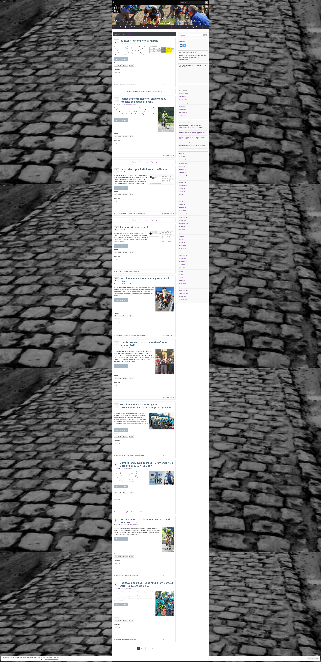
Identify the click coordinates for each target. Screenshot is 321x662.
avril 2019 (181, 201)
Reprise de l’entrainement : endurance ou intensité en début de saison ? (143, 100)
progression (143, 335)
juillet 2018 (182, 229)
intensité (133, 84)
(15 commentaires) (169, 155)
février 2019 (182, 207)
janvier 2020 (182, 172)
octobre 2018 (182, 220)
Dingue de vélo (160, 18)
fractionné (129, 213)
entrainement (126, 84)
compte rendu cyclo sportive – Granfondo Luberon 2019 (143, 344)
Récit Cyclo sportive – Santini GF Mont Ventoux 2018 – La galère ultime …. (147, 584)
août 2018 (182, 226)
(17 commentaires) (169, 335)
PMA (134, 213)
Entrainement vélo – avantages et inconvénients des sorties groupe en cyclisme (145, 406)
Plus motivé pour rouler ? (134, 227)
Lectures (176, 27)
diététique (119, 335)
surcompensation (140, 213)
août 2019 (182, 188)
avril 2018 (181, 239)
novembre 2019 (183, 179)
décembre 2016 (183, 290)
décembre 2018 (183, 214)
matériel (181, 109)
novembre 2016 (183, 293)
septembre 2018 (183, 223)
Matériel (167, 27)
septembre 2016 (183, 299)
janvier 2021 (182, 156)
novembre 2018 (183, 217)
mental (131, 335)
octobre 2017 (182, 258)
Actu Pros (182, 90)
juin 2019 (181, 195)
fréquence (126, 455)
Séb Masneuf (124, 43)
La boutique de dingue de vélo (191, 27)
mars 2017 (182, 280)
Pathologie (182, 112)
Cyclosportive (129, 512)
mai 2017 (181, 274)
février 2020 (182, 169)
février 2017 (182, 283)
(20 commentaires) (169, 575)
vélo (139, 271)
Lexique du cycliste (192, 142)
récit (141, 512)
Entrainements (134, 43)
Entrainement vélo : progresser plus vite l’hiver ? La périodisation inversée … (190, 127)
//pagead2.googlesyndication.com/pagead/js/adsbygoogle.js (144, 91)
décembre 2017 (183, 252)
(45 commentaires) (169, 397)
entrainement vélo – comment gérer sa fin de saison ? (145, 280)
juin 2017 (181, 271)
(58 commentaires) (169, 455)
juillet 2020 (182, 166)
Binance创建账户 (183, 125)
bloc (117, 84)
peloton (132, 455)
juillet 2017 (182, 268)
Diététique (157, 27)
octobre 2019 (182, 182)
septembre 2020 (183, 163)
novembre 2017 (183, 255)
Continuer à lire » (121, 59)
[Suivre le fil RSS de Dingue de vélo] (113, 2)
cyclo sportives (128, 347)
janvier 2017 (182, 287)
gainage (129, 575)
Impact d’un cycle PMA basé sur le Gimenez (144, 169)
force (125, 575)
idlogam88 (182, 137)
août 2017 (182, 264)
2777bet (181, 142)
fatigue (126, 271)
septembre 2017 (183, 261)
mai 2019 (181, 198)
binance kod (182, 132)
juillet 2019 (182, 191)
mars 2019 (182, 204)
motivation (134, 271)
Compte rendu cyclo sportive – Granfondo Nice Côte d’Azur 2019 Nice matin (146, 464)
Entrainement (135, 27)
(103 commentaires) (169, 213)
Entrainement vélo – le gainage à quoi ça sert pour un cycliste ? (145, 520)
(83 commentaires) (169, 85)
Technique (182, 115)
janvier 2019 (182, 210)
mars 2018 (182, 242)
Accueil (115, 27)
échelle (121, 84)
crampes (122, 512)
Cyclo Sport (146, 27)
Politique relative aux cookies (51, 659)
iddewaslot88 (183, 145)
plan (136, 455)
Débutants (127, 104)
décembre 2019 (183, 175)
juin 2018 (181, 233)
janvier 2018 (182, 249)
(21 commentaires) (169, 512)
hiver (129, 271)
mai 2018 (181, 236)
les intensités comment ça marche (139, 40)
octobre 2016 (182, 296)
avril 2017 (181, 277)
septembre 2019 (183, 185)
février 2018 (182, 245)
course (118, 512)
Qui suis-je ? (124, 27)
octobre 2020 (182, 160)
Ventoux (133, 639)
